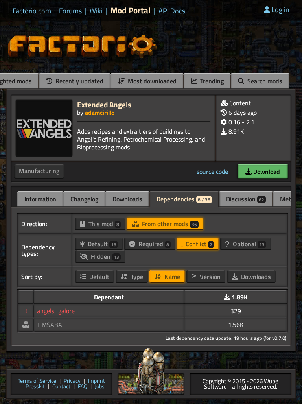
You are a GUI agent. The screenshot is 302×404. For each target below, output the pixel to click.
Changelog (84, 199)
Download (266, 171)
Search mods (264, 81)
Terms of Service (37, 381)
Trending (211, 81)
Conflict (198, 244)
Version (209, 276)
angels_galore (56, 310)
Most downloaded (151, 81)
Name (171, 276)
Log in (280, 9)
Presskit (35, 387)
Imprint (96, 381)
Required (153, 244)
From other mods (168, 224)
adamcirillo (100, 112)
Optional (248, 244)
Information (40, 199)
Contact (61, 387)
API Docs (171, 11)
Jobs (100, 387)
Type (136, 276)
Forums (70, 11)
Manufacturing (39, 170)
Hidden (104, 256)
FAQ (82, 387)
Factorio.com (32, 11)
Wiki (96, 11)
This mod (103, 224)
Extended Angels (104, 104)
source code (212, 171)
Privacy (72, 381)
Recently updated (78, 81)
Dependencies (183, 199)
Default (101, 244)
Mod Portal (130, 10)
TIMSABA (49, 324)
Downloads (127, 199)
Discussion (245, 199)
